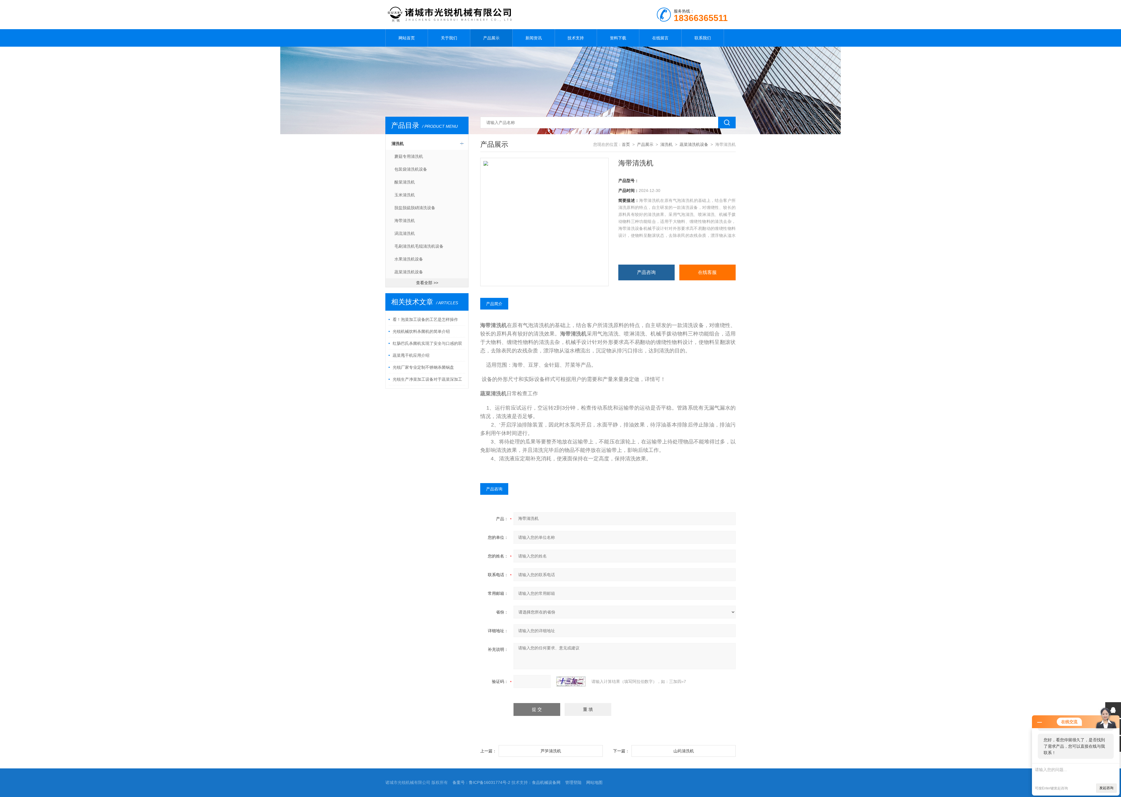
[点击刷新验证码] (571, 681)
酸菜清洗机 (404, 182)
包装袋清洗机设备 (410, 169)
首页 (626, 144)
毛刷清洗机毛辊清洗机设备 (418, 246)
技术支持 (576, 38)
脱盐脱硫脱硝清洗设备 (414, 207)
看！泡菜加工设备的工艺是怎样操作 (425, 319)
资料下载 (618, 38)
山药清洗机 (683, 751)
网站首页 (406, 38)
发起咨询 (1106, 788)
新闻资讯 (533, 38)
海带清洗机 (404, 220)
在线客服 (707, 272)
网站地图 (594, 782)
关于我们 (449, 38)
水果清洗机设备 (408, 259)
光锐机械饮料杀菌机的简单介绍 (421, 331)
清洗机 (397, 143)
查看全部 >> (427, 282)
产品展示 (491, 38)
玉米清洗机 (404, 195)
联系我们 (702, 38)
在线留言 (660, 38)
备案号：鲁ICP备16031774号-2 (481, 782)
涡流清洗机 (404, 233)
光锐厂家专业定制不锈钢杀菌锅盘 (423, 367)
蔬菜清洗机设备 (408, 272)
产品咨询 (646, 272)
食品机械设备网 (546, 782)
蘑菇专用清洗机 (408, 156)
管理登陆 (573, 782)
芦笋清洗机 (551, 751)
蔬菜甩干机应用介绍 (411, 355)
